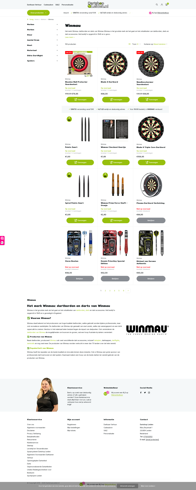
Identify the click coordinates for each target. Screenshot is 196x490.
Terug (31, 19)
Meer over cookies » (148, 486)
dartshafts (30, 343)
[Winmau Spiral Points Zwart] (79, 185)
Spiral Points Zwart (74, 203)
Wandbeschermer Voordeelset (145, 83)
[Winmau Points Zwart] (79, 129)
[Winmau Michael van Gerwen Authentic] (151, 243)
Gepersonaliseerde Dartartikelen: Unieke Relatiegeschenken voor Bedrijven (39, 470)
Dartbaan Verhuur (34, 5)
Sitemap (30, 446)
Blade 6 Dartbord (109, 82)
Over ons (30, 424)
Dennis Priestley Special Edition (113, 262)
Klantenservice (32, 443)
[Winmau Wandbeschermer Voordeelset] (151, 64)
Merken (43, 19)
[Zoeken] (156, 4)
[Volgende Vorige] (128, 290)
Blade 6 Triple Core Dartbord (151, 147)
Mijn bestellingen (73, 428)
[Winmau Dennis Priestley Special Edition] (115, 243)
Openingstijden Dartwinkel (37, 461)
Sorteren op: (148, 44)
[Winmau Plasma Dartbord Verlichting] (151, 185)
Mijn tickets (71, 430)
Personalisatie (67, 5)
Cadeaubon (48, 5)
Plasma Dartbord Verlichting (150, 203)
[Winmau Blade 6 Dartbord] (115, 64)
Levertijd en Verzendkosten (37, 449)
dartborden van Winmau (36, 332)
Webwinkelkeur (163, 13)
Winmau (67, 79)
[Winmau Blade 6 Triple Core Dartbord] (151, 129)
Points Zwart (71, 147)
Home (37, 19)
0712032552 (147, 437)
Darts (29, 464)
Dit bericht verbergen (127, 486)
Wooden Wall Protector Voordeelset (76, 83)
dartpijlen (97, 340)
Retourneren (32, 440)
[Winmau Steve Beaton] (79, 243)
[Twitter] (145, 392)
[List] (130, 44)
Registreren (71, 424)
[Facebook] (141, 392)
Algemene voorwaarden (36, 428)
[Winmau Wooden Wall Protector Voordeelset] (79, 64)
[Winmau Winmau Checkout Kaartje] (115, 129)
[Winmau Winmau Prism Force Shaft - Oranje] (115, 185)
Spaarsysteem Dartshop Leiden (39, 452)
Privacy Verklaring (34, 434)
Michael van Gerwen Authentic (146, 262)
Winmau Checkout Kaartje (113, 147)
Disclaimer (31, 430)
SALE (57, 5)
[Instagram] (149, 392)
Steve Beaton (71, 261)
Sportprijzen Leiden (34, 476)
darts (87, 310)
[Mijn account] (162, 5)
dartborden (80, 310)
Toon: (134, 44)
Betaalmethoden (33, 437)
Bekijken (151, 220)
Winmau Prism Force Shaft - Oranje (114, 204)
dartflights (115, 340)
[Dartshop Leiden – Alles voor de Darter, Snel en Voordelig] (98, 4)
